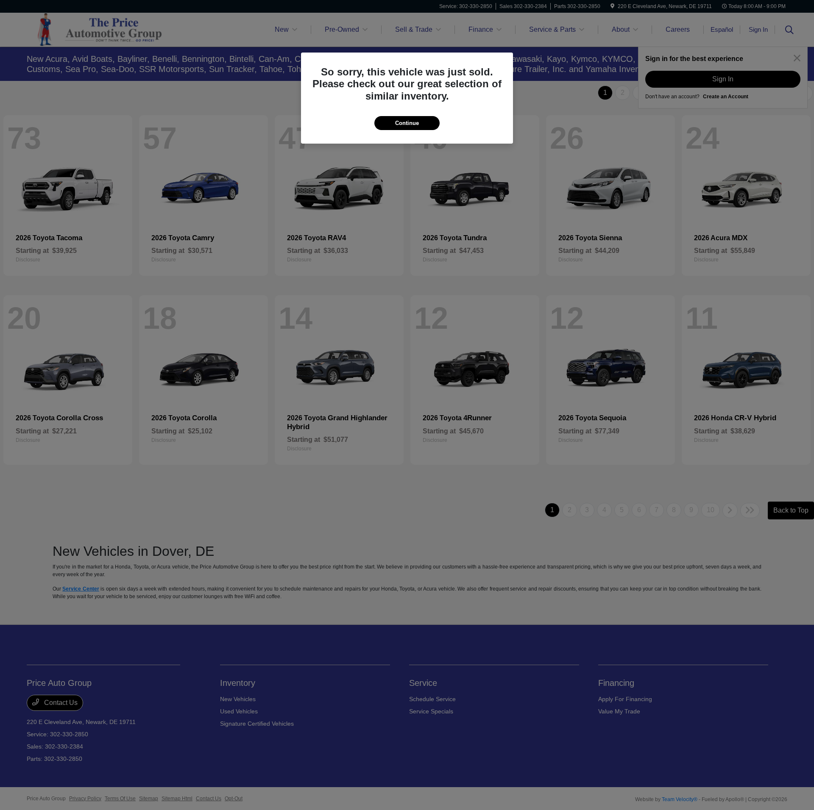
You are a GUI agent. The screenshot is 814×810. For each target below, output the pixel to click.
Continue (407, 123)
